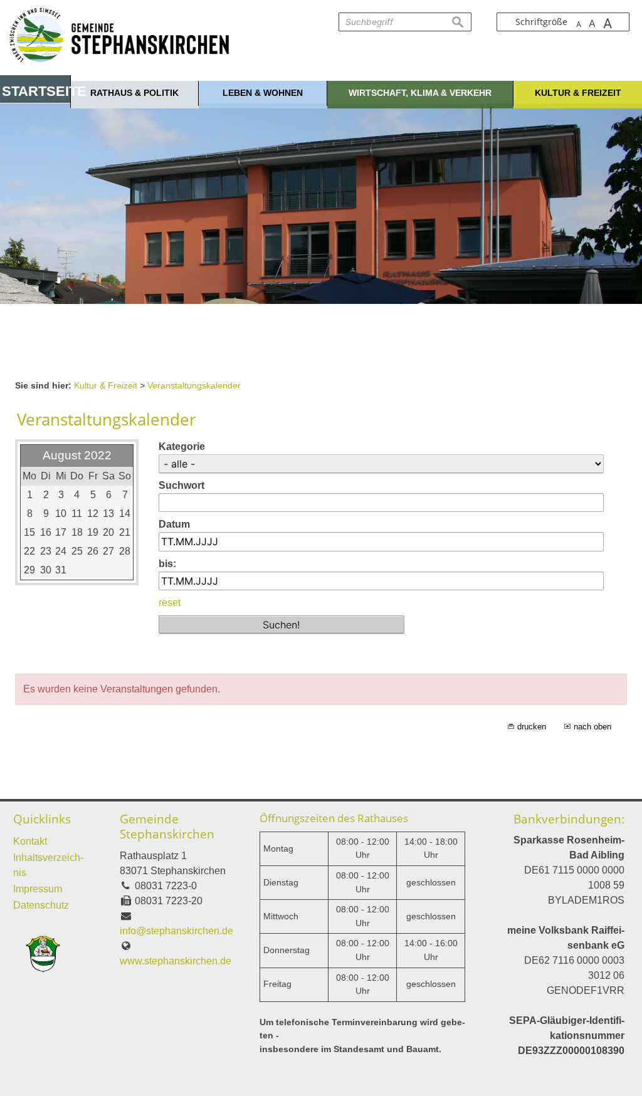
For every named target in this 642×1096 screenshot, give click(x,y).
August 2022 (77, 455)
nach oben (592, 726)
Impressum (37, 889)
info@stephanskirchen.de (176, 931)
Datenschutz (41, 905)
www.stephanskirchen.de (175, 961)
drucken (531, 726)
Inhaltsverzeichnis (48, 865)
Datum (174, 524)
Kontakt (30, 841)
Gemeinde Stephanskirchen (167, 826)
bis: (167, 563)
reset (170, 602)
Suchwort (181, 485)
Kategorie (182, 446)
